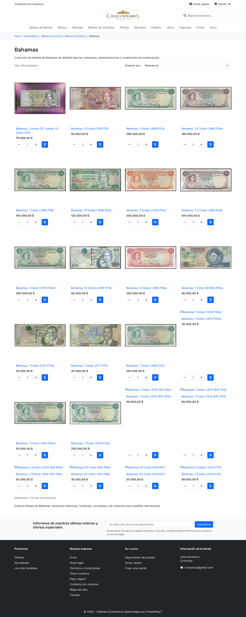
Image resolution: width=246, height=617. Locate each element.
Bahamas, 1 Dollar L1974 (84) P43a (148, 396)
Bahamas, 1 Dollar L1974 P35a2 (36, 288)
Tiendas (75, 595)
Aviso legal (77, 562)
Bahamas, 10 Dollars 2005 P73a (91, 288)
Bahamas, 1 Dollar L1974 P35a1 (90, 443)
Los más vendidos (26, 568)
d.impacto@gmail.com (199, 567)
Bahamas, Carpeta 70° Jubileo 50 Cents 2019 (37, 130)
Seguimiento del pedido (140, 557)
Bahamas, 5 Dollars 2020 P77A (201, 474)
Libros (170, 27)
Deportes (185, 27)
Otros (213, 27)
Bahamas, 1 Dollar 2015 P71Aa (35, 365)
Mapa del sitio (79, 589)
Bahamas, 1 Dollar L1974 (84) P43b (204, 396)
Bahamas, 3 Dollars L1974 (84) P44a (39, 474)
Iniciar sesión (133, 562)
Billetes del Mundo (41, 27)
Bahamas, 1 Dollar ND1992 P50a (202, 288)
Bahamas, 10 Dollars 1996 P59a (91, 210)
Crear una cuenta (136, 568)
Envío (73, 557)
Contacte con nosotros (29, 4)
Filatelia (156, 27)
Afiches (124, 27)
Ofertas (19, 557)
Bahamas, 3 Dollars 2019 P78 (89, 128)
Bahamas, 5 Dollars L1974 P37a (146, 210)
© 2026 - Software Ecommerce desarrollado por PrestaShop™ (123, 611)
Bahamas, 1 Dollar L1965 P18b (35, 210)
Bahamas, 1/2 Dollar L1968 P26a (202, 128)
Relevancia (151, 65)
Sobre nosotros (79, 573)
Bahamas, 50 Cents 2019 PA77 (145, 474)
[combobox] (211, 15)
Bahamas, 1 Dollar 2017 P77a (89, 365)
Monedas (140, 27)
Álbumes (77, 27)
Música (62, 27)
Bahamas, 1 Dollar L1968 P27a (145, 128)
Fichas (200, 27)
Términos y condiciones (85, 568)
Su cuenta (131, 548)
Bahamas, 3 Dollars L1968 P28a (146, 288)
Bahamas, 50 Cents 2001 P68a (90, 474)
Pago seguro (78, 579)
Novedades (22, 562)
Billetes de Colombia (101, 27)
